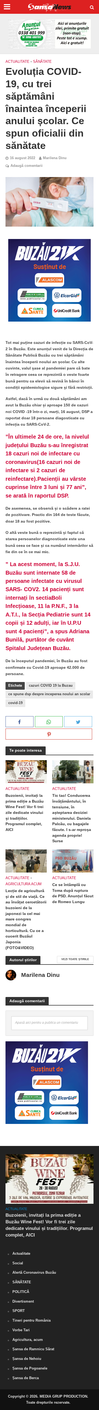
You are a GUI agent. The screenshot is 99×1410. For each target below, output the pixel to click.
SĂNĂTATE (42, 62)
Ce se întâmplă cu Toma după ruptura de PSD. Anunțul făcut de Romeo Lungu (73, 893)
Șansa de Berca (25, 1378)
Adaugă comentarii (26, 166)
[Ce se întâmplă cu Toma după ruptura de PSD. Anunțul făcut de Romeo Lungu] (73, 860)
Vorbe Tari (21, 1330)
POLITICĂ (20, 1292)
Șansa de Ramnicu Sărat (33, 1349)
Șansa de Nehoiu (26, 1359)
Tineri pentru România (31, 1320)
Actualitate (17, 62)
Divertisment (23, 1301)
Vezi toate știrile (75, 959)
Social (17, 1263)
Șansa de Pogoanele (29, 1368)
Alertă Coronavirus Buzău (34, 1272)
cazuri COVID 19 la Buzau (51, 686)
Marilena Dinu (55, 158)
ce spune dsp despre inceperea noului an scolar (49, 694)
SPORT (18, 1311)
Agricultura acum (24, 884)
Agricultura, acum (27, 1340)
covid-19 (15, 703)
